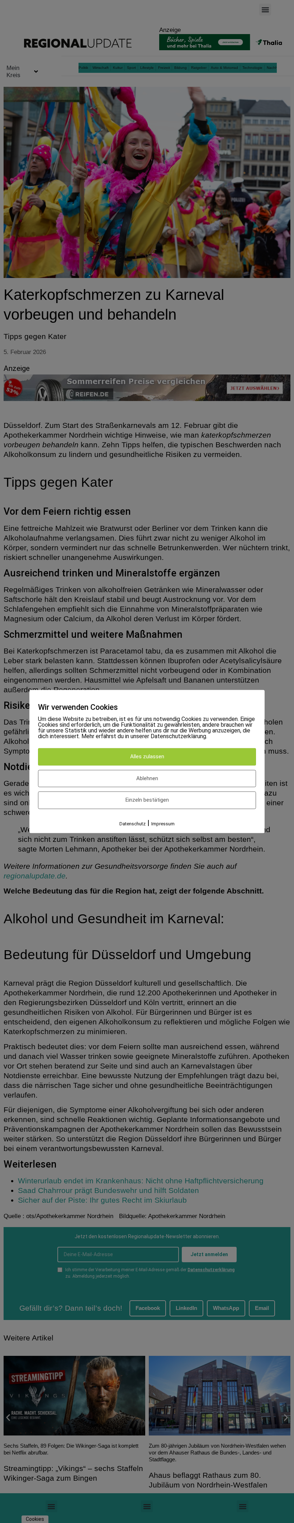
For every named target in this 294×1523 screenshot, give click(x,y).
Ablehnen (147, 778)
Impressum (163, 823)
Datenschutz (132, 823)
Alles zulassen (147, 757)
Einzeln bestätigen (147, 800)
